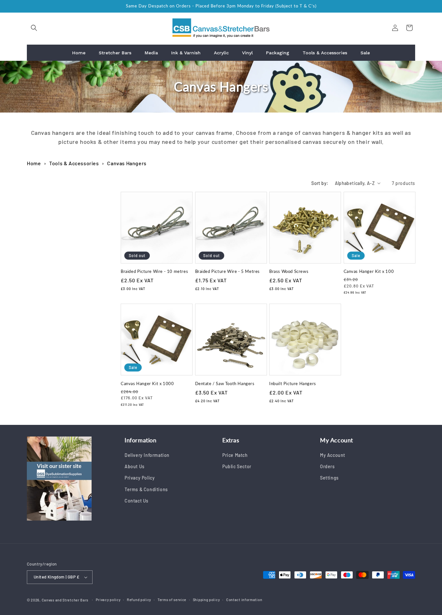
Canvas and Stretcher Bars (65, 600)
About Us (135, 466)
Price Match (235, 455)
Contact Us (137, 500)
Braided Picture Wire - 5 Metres (227, 271)
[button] (34, 28)
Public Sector (236, 466)
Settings (329, 478)
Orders (327, 466)
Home (34, 163)
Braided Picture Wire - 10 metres (154, 271)
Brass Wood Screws (288, 271)
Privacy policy (108, 600)
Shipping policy (206, 600)
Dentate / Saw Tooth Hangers (225, 383)
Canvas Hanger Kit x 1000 (147, 383)
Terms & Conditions (146, 489)
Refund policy (139, 600)
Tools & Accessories (74, 163)
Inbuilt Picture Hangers (292, 383)
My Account (332, 455)
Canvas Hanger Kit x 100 (369, 271)
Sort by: (319, 183)
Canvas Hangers (126, 163)
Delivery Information (147, 455)
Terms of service (172, 600)
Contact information (244, 600)
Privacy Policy (140, 478)
